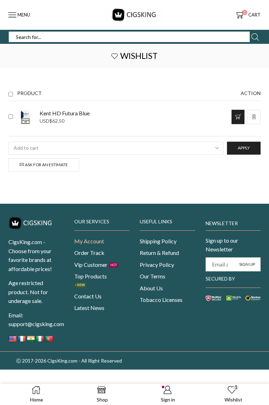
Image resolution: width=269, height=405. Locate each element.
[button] (238, 117)
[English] (12, 341)
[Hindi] (31, 341)
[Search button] (255, 37)
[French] (22, 341)
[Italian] (40, 341)
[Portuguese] (49, 341)
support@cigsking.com (36, 323)
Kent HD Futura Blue (65, 113)
